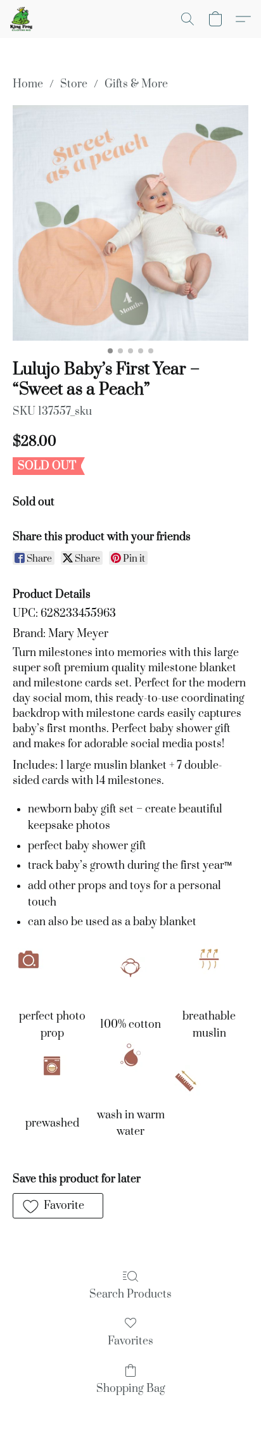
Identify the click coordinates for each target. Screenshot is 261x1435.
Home (28, 84)
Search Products (130, 1294)
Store (73, 84)
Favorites (130, 1341)
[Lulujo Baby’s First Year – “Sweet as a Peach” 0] (130, 223)
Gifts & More (136, 84)
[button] (22, 19)
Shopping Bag (130, 1389)
